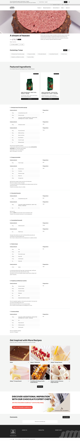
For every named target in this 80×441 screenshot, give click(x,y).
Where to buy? (58, 430)
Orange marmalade (31, 54)
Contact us (24, 430)
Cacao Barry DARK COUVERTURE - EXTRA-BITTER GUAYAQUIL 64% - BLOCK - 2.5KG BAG (27, 118)
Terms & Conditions (18, 439)
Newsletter (41, 430)
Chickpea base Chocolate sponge (18, 54)
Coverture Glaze (31, 57)
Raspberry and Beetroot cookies (18, 57)
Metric (65, 50)
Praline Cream (64, 54)
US (68, 50)
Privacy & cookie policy (25, 439)
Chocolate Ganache (42, 54)
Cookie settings (32, 439)
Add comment (66, 417)
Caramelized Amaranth (54, 54)
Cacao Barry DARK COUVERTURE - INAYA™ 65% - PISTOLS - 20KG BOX (27, 205)
